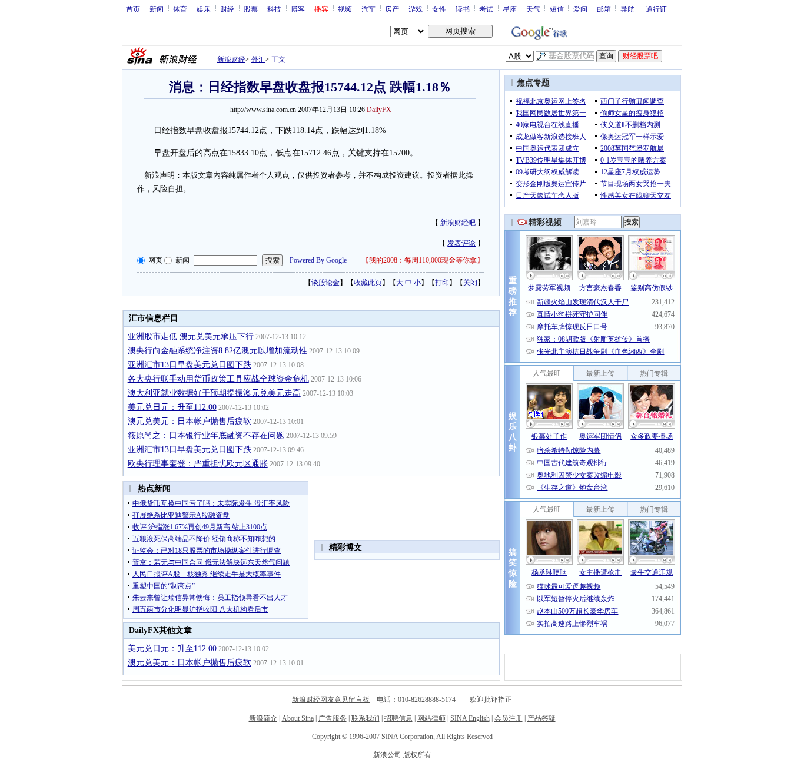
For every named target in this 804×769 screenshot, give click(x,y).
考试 (486, 8)
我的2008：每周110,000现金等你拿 (423, 260)
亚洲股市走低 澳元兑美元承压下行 (191, 336)
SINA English (470, 718)
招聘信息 (398, 718)
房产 (392, 8)
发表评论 (461, 243)
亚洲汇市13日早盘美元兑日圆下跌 (189, 364)
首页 (133, 8)
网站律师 (431, 718)
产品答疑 (541, 718)
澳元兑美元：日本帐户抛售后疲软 (189, 421)
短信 (557, 8)
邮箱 (604, 8)
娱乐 (204, 8)
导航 (627, 8)
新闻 (156, 8)
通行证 (656, 8)
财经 (227, 8)
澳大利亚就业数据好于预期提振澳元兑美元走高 (214, 393)
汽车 (368, 8)
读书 (463, 8)
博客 (298, 8)
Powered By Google (318, 260)
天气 (533, 8)
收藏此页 (368, 283)
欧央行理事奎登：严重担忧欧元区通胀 (198, 463)
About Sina (298, 718)
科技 (274, 8)
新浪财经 (231, 59)
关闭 (470, 283)
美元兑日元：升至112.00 (172, 407)
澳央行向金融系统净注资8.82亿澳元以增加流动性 (217, 350)
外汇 (258, 59)
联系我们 (365, 718)
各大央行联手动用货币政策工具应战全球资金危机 (218, 378)
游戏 (415, 8)
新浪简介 (263, 718)
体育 (180, 8)
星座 (510, 8)
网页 (155, 260)
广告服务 (332, 718)
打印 (442, 283)
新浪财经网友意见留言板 (331, 699)
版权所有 (417, 755)
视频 (345, 8)
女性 (439, 8)
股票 (251, 8)
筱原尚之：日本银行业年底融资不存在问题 (206, 435)
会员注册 (508, 718)
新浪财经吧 (458, 222)
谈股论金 (325, 283)
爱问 (580, 8)
